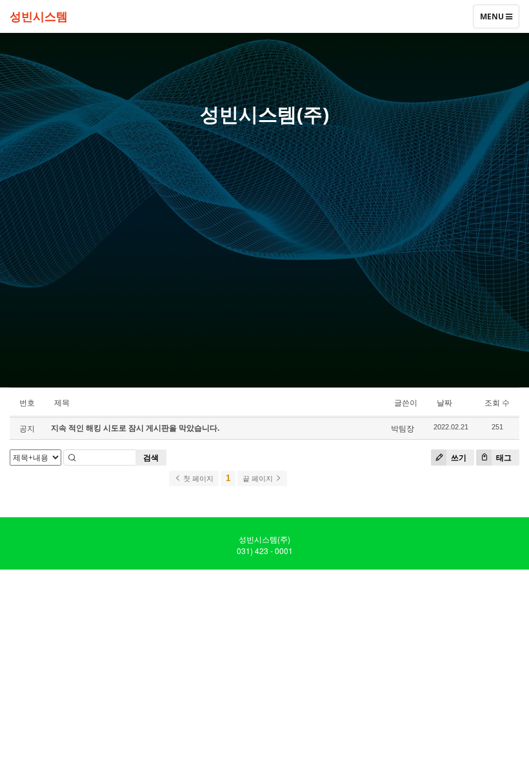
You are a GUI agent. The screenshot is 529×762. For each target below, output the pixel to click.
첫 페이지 (197, 478)
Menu (492, 19)
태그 (503, 457)
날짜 (444, 402)
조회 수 (497, 402)
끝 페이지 (259, 478)
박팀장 (402, 428)
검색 (151, 457)
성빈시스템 (39, 16)
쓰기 (457, 457)
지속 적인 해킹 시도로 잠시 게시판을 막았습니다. (135, 427)
